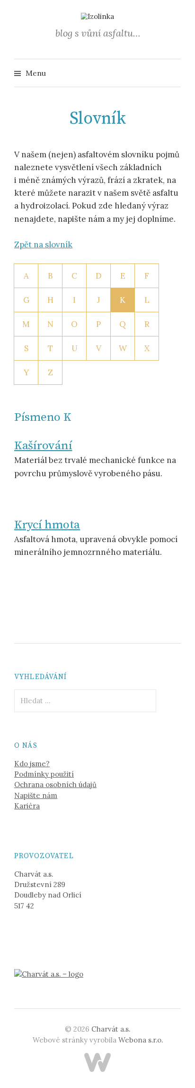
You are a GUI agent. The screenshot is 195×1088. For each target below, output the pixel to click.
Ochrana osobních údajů (55, 784)
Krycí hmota (47, 524)
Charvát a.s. (110, 1029)
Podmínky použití (44, 774)
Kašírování (43, 445)
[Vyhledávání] (173, 73)
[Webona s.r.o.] (97, 1062)
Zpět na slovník (43, 244)
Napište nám (35, 795)
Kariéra (27, 805)
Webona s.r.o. (140, 1039)
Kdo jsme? (32, 763)
